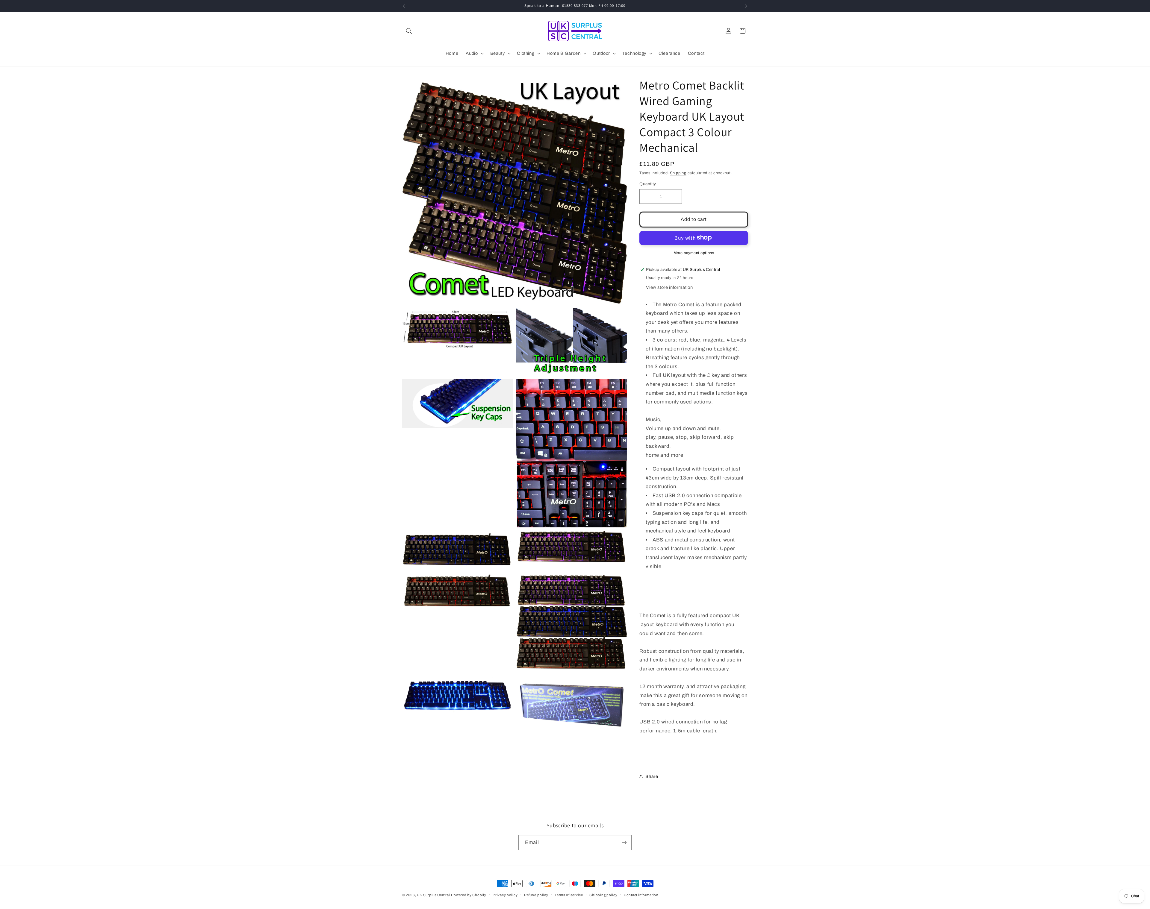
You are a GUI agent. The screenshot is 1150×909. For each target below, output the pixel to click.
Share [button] (651, 776)
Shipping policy (603, 895)
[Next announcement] (746, 6)
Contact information (641, 895)
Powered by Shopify (468, 895)
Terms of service (569, 895)
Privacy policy (505, 895)
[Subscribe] (624, 842)
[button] (409, 31)
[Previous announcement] (404, 6)
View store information (669, 287)
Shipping (678, 173)
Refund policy (536, 895)
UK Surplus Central (433, 895)
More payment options (694, 253)
